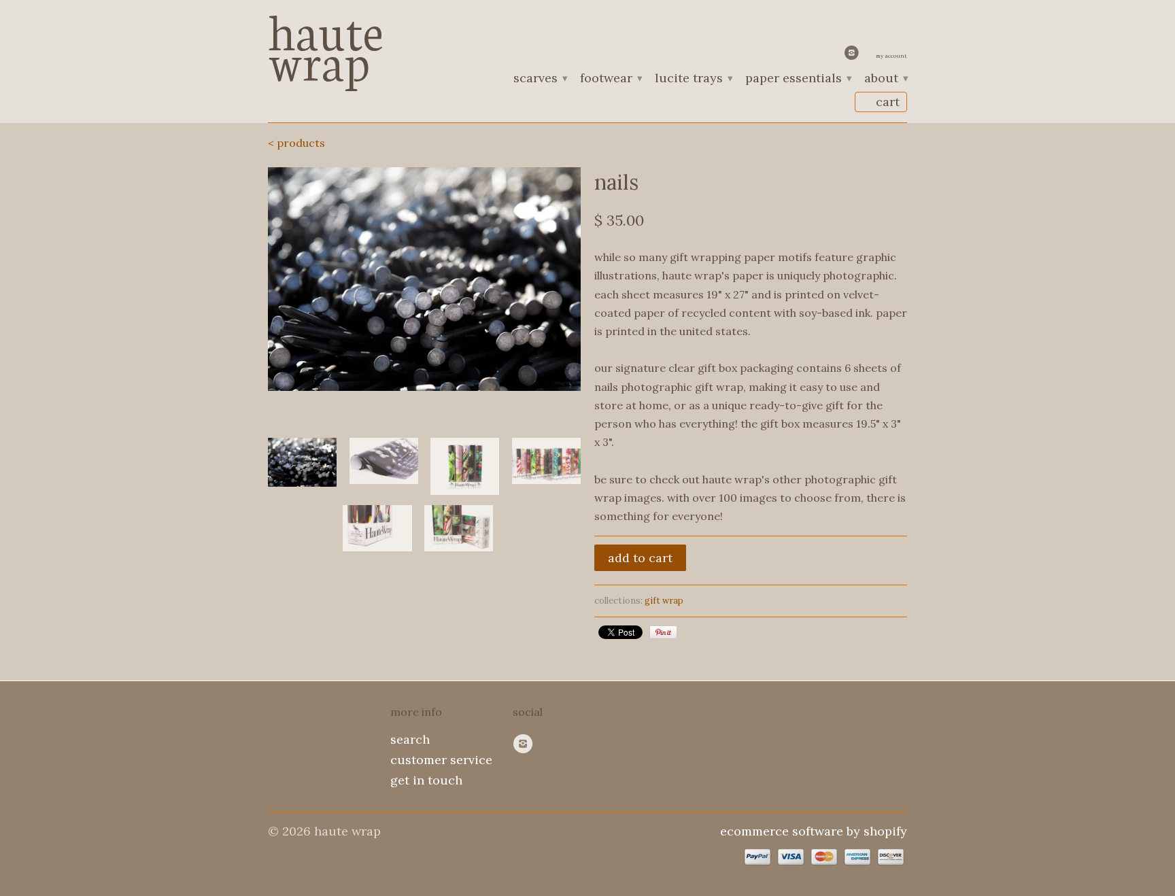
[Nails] (424, 279)
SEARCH (410, 739)
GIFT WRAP (664, 600)
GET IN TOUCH (426, 780)
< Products (296, 143)
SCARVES (539, 79)
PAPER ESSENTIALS (798, 79)
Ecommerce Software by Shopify (813, 831)
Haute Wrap (326, 42)
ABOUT (885, 79)
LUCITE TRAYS (693, 79)
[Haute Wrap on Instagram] (853, 56)
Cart (888, 101)
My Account (891, 55)
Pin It (663, 632)
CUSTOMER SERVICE (441, 760)
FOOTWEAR (610, 79)
